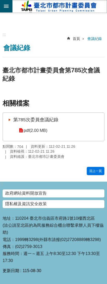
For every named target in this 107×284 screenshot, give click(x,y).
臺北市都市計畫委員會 (59, 6)
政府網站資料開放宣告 (26, 193)
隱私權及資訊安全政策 (26, 204)
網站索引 (6, 6)
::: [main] (4, 34)
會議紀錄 (94, 39)
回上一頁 (95, 171)
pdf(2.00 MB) (35, 130)
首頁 (76, 39)
